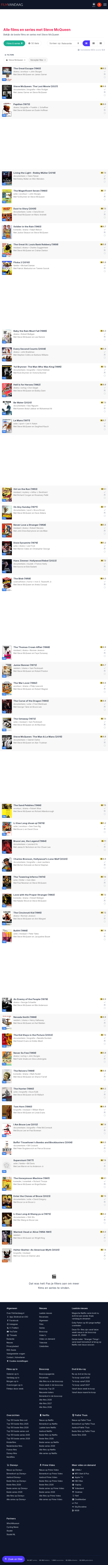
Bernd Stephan (41, 865)
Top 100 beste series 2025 (18, 1435)
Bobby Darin (40, 391)
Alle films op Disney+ (15, 1496)
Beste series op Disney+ (17, 1488)
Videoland (79, 1488)
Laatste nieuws (45, 1313)
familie (16, 265)
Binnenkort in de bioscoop (50, 1396)
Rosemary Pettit (41, 495)
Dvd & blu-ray (79, 1369)
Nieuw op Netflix (46, 1420)
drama (16, 71)
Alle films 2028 (45, 1407)
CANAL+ (78, 1470)
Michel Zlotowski (24, 865)
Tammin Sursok (42, 268)
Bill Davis (31, 1163)
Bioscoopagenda (46, 1374)
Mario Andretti (40, 215)
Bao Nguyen (33, 406)
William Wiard (38, 1110)
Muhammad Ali (46, 408)
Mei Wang (21, 1220)
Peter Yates (34, 934)
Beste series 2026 (47, 1446)
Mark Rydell (35, 1074)
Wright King (40, 1238)
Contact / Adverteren (16, 1357)
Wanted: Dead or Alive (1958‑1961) (32, 1232)
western (16, 668)
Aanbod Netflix (45, 1431)
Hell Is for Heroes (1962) (27, 384)
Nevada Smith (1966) (25, 1017)
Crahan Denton (41, 250)
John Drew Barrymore (26, 531)
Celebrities (44, 1346)
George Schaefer (28, 1002)
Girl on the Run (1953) (25, 489)
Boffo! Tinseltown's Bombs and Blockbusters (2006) (42, 1142)
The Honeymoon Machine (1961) (31, 1178)
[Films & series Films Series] (14, 43)
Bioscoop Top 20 (46, 1389)
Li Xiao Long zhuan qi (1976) (29, 823)
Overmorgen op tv (15, 1385)
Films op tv (12, 1369)
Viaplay (77, 1485)
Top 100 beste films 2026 (18, 1427)
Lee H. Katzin (31, 423)
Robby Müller (23, 179)
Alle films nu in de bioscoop (51, 1381)
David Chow (33, 829)
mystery (25, 492)
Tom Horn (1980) (22, 1106)
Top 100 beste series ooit (18, 1431)
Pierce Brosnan (44, 1148)
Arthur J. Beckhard (39, 492)
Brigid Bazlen (40, 1184)
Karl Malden (40, 1023)
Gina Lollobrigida (39, 1059)
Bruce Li (20, 829)
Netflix (45, 1415)
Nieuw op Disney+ (14, 1470)
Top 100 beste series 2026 (18, 1438)
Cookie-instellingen (18, 1361)
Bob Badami (31, 567)
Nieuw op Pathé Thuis (81, 1420)
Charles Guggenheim (39, 247)
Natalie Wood (23, 901)
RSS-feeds (11, 1350)
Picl (76, 1503)
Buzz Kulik (33, 1092)
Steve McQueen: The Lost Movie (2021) (35, 86)
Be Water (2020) (22, 402)
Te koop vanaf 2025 (81, 1377)
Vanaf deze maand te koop (84, 1392)
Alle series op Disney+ (16, 1499)
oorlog (23, 388)
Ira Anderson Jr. (37, 1166)
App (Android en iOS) (18, 1317)
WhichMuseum (13, 1523)
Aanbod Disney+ (14, 1477)
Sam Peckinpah (36, 668)
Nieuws (10, 1342)
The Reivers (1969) (24, 1070)
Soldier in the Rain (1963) (27, 226)
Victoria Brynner (39, 373)
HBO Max (78, 1481)
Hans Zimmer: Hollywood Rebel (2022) (35, 560)
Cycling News (12, 1527)
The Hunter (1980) (23, 1088)
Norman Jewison (37, 650)
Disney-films (12, 1453)
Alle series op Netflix (48, 1453)
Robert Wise (35, 808)
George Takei (23, 707)
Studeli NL (11, 1534)
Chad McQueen (24, 215)
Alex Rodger (42, 89)
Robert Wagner (41, 689)
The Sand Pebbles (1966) (27, 805)
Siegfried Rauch (42, 426)
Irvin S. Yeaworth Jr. (43, 582)
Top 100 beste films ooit (17, 1420)
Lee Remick (40, 337)
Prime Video (48, 1465)
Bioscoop (43, 1331)
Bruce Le (21, 1202)
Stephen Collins (24, 355)
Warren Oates (23, 549)
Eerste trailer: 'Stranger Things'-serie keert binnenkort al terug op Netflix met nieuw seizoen (86, 1342)
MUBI (76, 1510)
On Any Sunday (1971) (25, 507)
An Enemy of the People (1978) (30, 999)
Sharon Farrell (41, 1077)
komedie (17, 230)
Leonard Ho (33, 844)
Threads (13, 1335)
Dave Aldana (40, 513)
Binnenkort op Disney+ (16, 1473)
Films (41, 1324)
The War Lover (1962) (25, 683)
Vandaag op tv (13, 1377)
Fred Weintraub (40, 704)
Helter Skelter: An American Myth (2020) (36, 1250)
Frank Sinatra (23, 1059)
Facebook (13, 1320)
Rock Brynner (23, 373)
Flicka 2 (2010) (21, 262)
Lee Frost (31, 546)
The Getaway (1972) (24, 718)
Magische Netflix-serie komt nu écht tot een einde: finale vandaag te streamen (85, 1316)
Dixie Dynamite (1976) (25, 542)
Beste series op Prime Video (51, 1488)
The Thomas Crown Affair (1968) (31, 647)
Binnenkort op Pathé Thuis (83, 1424)
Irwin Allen (31, 880)
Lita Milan (44, 531)
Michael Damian (28, 265)
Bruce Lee (37, 707)
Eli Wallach (39, 1095)
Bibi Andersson (41, 1005)
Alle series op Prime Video (50, 1499)
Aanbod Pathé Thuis (81, 1427)
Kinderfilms (11, 1442)
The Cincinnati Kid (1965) (27, 912)
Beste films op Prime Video (51, 1481)
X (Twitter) (14, 1328)
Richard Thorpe (40, 1181)
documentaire (19, 89)
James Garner (41, 74)
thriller (22, 880)
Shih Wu (31, 1217)
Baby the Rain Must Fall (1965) (30, 331)
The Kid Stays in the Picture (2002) (33, 1035)
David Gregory (39, 1199)
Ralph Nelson (36, 230)
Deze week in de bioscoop (51, 1385)
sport (21, 423)
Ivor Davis (21, 1256)
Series (42, 1328)
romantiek (27, 1181)
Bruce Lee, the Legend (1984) (29, 841)
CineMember (80, 1499)
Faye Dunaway (41, 653)
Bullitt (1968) (20, 930)
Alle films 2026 (45, 1400)
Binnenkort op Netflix (48, 1424)
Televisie (43, 1342)
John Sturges (36, 71)
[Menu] (104, 4)
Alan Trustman (41, 743)
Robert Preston (41, 671)
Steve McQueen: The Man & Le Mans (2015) (37, 736)
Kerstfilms (11, 1457)
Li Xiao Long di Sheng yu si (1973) (32, 1214)
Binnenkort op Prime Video (51, 1473)
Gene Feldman (43, 370)
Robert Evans (23, 1041)
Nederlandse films (14, 1446)
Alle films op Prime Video (50, 1496)
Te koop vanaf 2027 (81, 1385)
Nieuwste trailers (46, 1392)
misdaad (17, 247)
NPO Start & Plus (81, 1473)
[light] (93, 4)
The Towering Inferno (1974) (29, 877)
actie (15, 194)
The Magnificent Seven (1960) (30, 190)
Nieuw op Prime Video (49, 1470)
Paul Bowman (35, 1130)
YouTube (13, 1331)
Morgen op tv (12, 1381)
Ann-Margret (40, 919)
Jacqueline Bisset (42, 936)
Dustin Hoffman (41, 110)
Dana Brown (38, 212)
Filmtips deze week (15, 1389)
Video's (42, 1335)
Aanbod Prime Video (48, 1477)
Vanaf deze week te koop (83, 1389)
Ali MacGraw (40, 725)
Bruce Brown (39, 510)
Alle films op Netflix (47, 1449)
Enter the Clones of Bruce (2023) (31, 1196)
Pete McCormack (44, 1127)
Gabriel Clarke (34, 740)
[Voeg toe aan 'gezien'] (104, 71)
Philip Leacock (36, 686)
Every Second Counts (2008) (29, 349)
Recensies (43, 1317)
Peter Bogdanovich (25, 1148)
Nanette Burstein (44, 1038)
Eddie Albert (37, 1041)
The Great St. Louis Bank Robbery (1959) (35, 244)
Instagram (13, 1324)
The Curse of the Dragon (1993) (31, 701)
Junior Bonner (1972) (25, 665)
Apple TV (78, 1477)
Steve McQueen (24, 74)
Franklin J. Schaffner (39, 107)
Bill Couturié (33, 1145)
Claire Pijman (33, 176)
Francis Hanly (41, 564)
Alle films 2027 (45, 1403)
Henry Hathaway (37, 1020)
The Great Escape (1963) (27, 68)
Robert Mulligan (28, 334)
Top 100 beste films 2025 (17, 1424)
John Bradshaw (27, 352)
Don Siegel (33, 388)
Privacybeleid (13, 1346)
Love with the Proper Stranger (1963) (34, 894)
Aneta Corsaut (41, 584)
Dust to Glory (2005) (24, 208)
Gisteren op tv (13, 1374)
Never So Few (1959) (24, 1053)
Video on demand (47, 1339)
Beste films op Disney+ (16, 1481)
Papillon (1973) (21, 104)
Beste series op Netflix (49, 1442)
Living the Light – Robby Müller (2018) (34, 173)
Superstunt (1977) (23, 1160)
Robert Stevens (36, 528)
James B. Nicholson (25, 847)
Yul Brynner (22, 197)
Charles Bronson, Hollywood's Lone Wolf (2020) (40, 859)
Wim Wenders (38, 179)
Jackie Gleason (24, 232)
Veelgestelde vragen (16, 1354)
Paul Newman (23, 883)
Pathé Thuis (81, 1415)
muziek (30, 564)
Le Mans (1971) (21, 420)
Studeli (10, 1531)
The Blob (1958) (22, 578)
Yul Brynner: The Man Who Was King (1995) (37, 366)
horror (30, 582)
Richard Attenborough (44, 811)
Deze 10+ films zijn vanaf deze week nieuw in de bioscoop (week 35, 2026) (85, 1332)
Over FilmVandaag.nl (15, 1313)
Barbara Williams (41, 355)
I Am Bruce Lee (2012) (25, 1124)
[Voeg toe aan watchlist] (104, 74)
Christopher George (41, 549)
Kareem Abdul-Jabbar (26, 408)
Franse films (12, 1449)
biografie (31, 89)
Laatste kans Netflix (47, 1427)
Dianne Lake (34, 1256)
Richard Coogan (24, 495)
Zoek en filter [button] (14, 1559)
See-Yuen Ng (35, 826)
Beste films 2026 (46, 1438)
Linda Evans (40, 1112)
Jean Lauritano (43, 862)
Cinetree (78, 1492)
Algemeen (43, 1320)
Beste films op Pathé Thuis (83, 1431)
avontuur (24, 71)
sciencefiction (19, 582)
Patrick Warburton (25, 268)
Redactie (10, 1339)
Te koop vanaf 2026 (81, 1381)
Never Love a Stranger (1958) (29, 525)
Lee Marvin (22, 1166)
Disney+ (14, 1465)
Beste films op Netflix (48, 1435)
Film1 (76, 1496)
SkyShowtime (80, 1507)
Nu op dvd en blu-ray (81, 1374)
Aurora (20, 567)
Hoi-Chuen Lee (44, 847)
